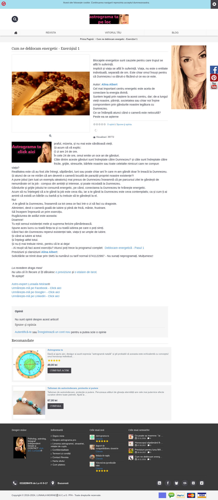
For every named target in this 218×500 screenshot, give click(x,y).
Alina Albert (109, 84)
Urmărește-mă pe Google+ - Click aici (36, 292)
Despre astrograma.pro (64, 440)
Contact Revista (60, 457)
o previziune (63, 272)
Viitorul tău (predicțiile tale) (106, 464)
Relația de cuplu (103, 456)
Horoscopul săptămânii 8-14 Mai (149, 442)
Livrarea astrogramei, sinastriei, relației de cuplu (67, 445)
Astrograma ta (55, 350)
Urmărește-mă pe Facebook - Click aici (36, 288)
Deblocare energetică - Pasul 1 (124, 247)
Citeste (99, 439)
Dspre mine (58, 436)
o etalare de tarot (85, 272)
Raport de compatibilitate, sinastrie (107, 447)
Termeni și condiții (62, 453)
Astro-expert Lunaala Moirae (30, 284)
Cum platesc (59, 464)
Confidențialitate (61, 450)
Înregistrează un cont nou (54, 332)
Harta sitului (58, 461)
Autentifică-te (23, 332)
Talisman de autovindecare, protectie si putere (73, 388)
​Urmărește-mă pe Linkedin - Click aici (35, 296)
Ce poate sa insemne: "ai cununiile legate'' (149, 435)
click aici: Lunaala (35, 449)
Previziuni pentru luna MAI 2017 (149, 449)
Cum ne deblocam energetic (149, 456)
